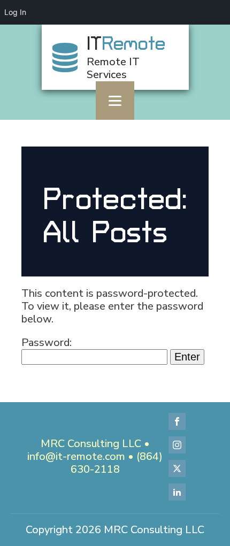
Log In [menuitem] (15, 12)
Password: (46, 342)
